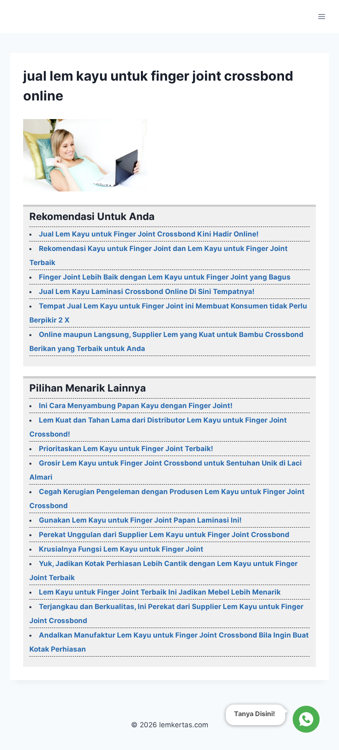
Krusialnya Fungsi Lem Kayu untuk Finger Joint (121, 549)
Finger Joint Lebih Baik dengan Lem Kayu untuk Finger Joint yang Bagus (165, 277)
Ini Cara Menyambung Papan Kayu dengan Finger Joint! (136, 405)
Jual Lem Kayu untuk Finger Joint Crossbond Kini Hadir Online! (149, 234)
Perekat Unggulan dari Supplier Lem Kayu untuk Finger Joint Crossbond (164, 534)
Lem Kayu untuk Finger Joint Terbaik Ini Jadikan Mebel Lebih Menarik (160, 592)
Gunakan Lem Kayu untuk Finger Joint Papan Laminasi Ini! (140, 520)
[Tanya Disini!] (305, 719)
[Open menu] (321, 16)
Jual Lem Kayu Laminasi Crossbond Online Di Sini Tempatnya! (147, 291)
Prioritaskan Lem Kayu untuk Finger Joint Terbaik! (126, 448)
